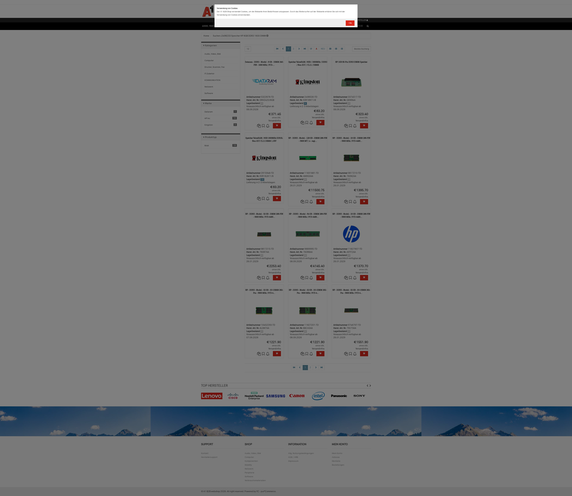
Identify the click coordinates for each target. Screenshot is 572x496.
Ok (350, 23)
